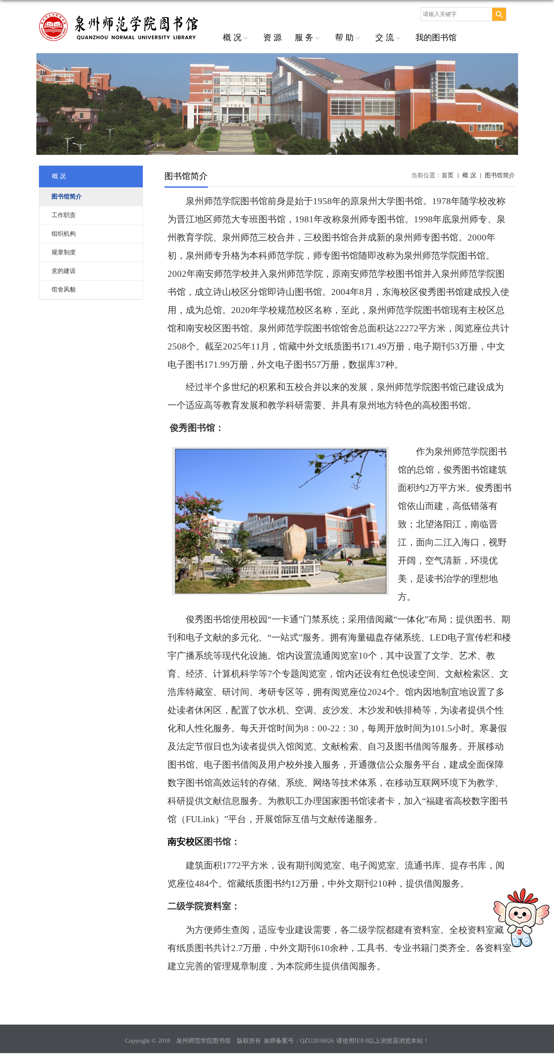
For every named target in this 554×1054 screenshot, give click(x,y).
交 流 (384, 37)
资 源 (272, 37)
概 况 (232, 37)
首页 (447, 175)
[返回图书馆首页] (104, 29)
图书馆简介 (500, 175)
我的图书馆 (436, 37)
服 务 (304, 37)
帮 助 (344, 37)
